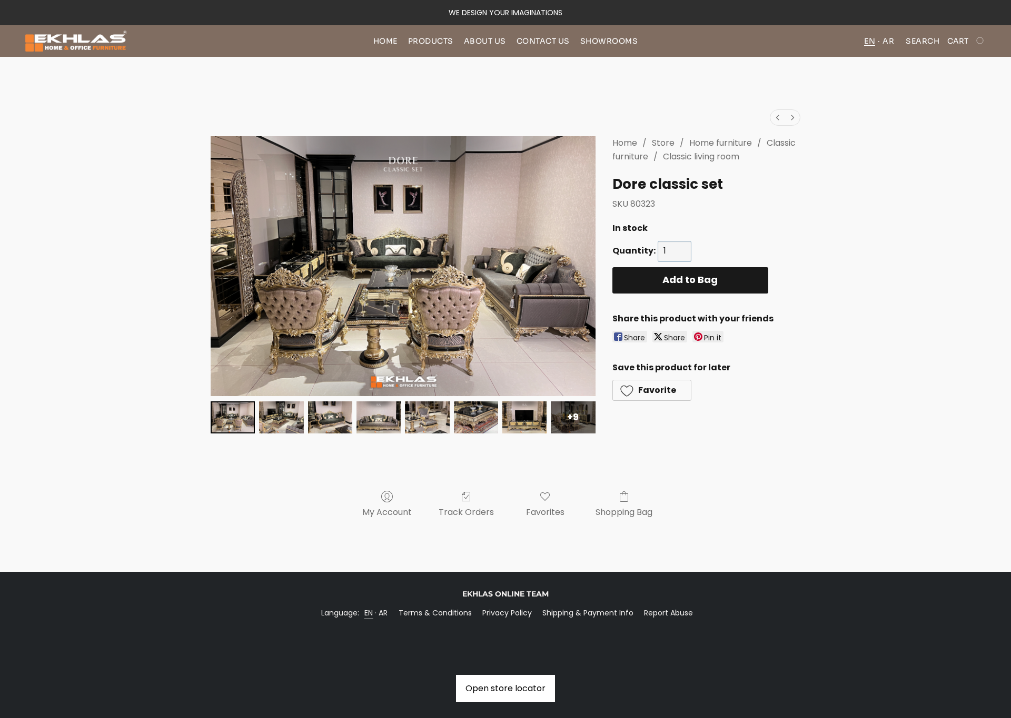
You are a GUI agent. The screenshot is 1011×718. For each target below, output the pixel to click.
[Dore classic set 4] (427, 417)
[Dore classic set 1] (281, 417)
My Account (387, 512)
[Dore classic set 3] (378, 417)
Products (430, 41)
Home (385, 41)
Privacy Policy (507, 613)
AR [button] (888, 41)
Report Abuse (668, 613)
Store (663, 143)
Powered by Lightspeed (505, 630)
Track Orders (466, 512)
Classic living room (701, 156)
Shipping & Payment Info (587, 613)
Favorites (545, 512)
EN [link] (368, 613)
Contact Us (543, 41)
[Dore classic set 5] (476, 417)
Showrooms (609, 41)
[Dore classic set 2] (330, 417)
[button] (76, 41)
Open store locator (505, 688)
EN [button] (869, 41)
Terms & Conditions (435, 613)
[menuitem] (777, 117)
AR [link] (383, 613)
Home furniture (720, 143)
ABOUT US (485, 41)
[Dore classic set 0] (233, 417)
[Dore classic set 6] (524, 417)
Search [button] (922, 41)
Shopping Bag (624, 512)
